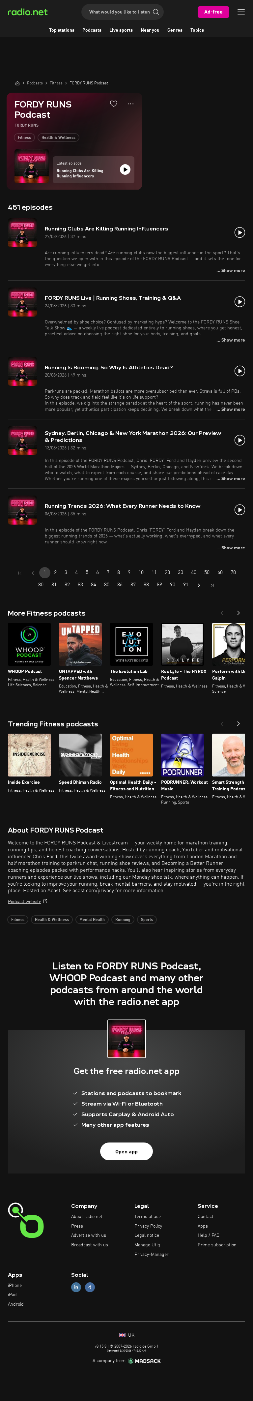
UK (130, 1335)
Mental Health (92, 920)
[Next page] (199, 585)
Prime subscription (217, 1245)
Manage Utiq (147, 1245)
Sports (147, 920)
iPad (12, 1295)
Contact (205, 1216)
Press (77, 1226)
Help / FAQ (208, 1235)
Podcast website (24, 901)
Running (122, 920)
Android (16, 1304)
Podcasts (91, 30)
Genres (175, 30)
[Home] (17, 83)
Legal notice (146, 1235)
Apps (203, 1226)
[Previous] (222, 611)
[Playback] (125, 169)
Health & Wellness (58, 138)
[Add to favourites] (113, 103)
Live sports (121, 30)
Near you (150, 30)
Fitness (24, 138)
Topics (197, 30)
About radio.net (86, 1216)
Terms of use (147, 1216)
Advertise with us (88, 1235)
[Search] (156, 12)
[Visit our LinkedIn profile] (76, 1287)
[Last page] (212, 585)
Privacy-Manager (151, 1254)
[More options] (130, 104)
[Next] (238, 611)
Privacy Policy (148, 1226)
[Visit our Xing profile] (90, 1287)
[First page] (19, 573)
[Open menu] (241, 12)
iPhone (15, 1285)
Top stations (61, 30)
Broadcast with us (89, 1245)
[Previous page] (33, 573)
